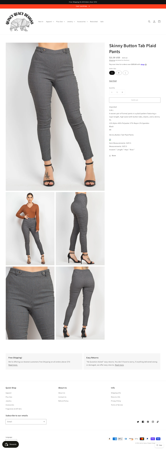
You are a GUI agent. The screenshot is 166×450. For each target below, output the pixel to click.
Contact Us (62, 397)
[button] (149, 21)
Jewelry (8, 401)
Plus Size (9, 397)
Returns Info (115, 397)
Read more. (13, 365)
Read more (119, 365)
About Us (61, 393)
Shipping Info (116, 393)
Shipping (112, 60)
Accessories (10, 405)
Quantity (112, 88)
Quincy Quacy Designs (145, 443)
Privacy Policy (116, 401)
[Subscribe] (43, 421)
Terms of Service (117, 405)
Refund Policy (63, 401)
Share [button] (114, 156)
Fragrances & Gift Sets (14, 409)
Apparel (8, 393)
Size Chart (113, 81)
